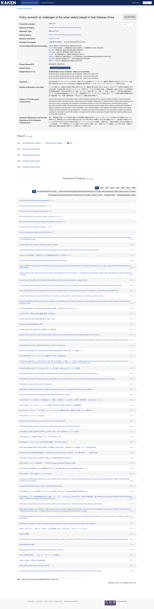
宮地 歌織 (52, 58)
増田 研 (51, 46)
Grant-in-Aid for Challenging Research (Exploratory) (65, 27)
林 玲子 (51, 48)
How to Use (135, 2)
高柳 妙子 (52, 56)
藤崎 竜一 (52, 61)
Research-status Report (31, 149)
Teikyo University (54, 38)
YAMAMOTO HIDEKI (55, 42)
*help (33, 72)
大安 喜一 (52, 54)
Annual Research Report (31, 143)
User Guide (39, 601)
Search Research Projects (30, 2)
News (50, 601)
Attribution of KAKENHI (71, 601)
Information (30, 601)
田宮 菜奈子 (52, 52)
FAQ (46, 601)
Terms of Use (58, 601)
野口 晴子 (52, 50)
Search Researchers (47, 2)
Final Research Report (54, 143)
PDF (70, 143)
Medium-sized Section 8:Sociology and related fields (65, 35)
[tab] (78, 178)
